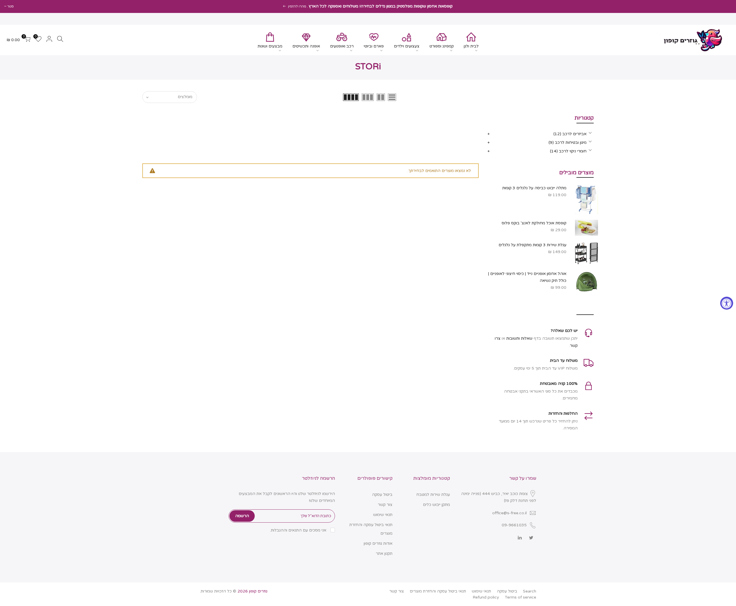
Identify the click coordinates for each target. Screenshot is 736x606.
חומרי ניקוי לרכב (568, 151)
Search (529, 591)
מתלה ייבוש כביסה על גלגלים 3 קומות (534, 188)
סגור (10, 6)
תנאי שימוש (382, 514)
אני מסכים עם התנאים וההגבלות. (298, 530)
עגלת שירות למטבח (433, 494)
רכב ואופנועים (342, 46)
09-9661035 (514, 525)
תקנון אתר (384, 553)
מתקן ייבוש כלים (436, 504)
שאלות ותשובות (519, 338)
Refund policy (486, 597)
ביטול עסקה (382, 494)
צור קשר (385, 504)
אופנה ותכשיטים (306, 46)
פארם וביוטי (374, 46)
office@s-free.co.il (509, 513)
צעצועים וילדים (406, 46)
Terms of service (520, 597)
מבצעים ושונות (270, 46)
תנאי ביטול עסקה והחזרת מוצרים (438, 591)
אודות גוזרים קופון (378, 543)
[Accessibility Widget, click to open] (726, 303)
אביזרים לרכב (569, 133)
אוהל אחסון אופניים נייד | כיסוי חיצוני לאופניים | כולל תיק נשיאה (527, 277)
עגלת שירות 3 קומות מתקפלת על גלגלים (532, 244)
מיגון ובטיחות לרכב (567, 142)
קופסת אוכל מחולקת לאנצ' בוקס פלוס (534, 223)
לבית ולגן (471, 46)
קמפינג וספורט (442, 46)
